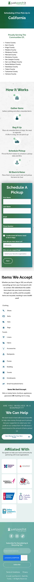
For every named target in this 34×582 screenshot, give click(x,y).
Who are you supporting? (11, 250)
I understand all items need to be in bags (16, 236)
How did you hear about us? (13, 241)
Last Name (7, 207)
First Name (7, 197)
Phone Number (8, 226)
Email (5, 217)
